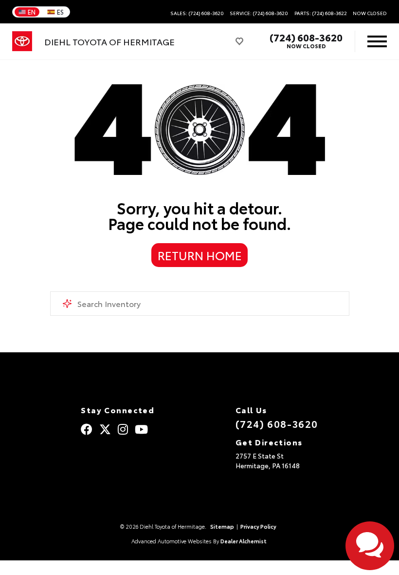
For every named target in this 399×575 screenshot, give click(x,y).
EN (32, 11)
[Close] (122, 567)
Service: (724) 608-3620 (259, 13)
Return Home (200, 255)
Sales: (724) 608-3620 (197, 13)
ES (60, 11)
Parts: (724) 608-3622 (320, 13)
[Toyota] (22, 41)
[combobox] (199, 303)
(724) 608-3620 (306, 37)
